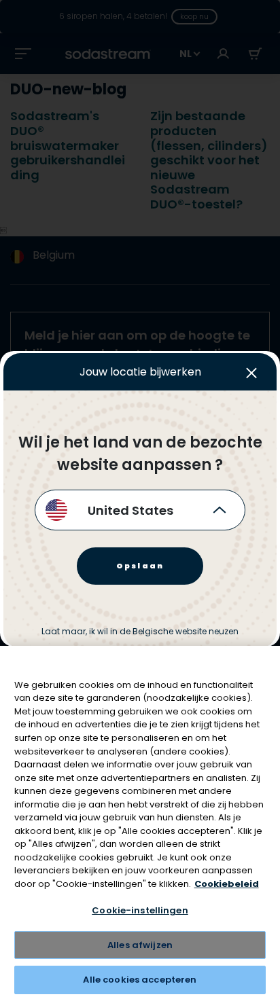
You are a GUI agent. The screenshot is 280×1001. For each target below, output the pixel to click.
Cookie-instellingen (140, 910)
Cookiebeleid (226, 883)
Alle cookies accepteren (139, 979)
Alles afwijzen (140, 945)
